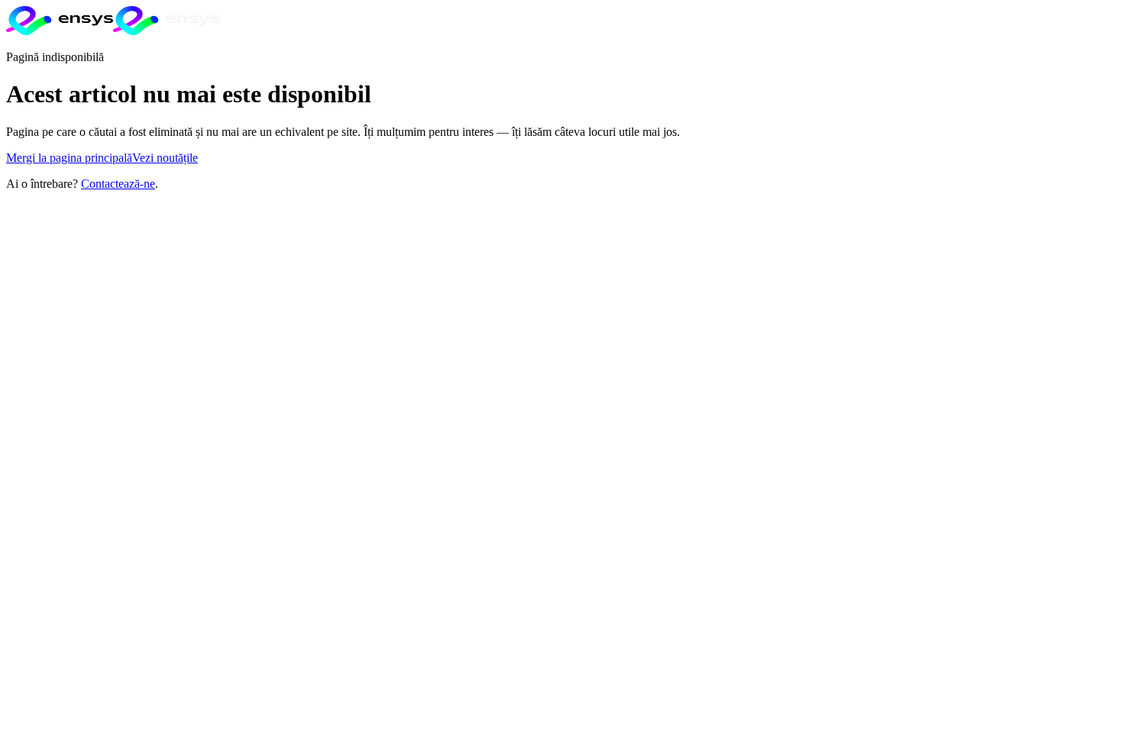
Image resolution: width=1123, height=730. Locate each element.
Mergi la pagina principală (69, 157)
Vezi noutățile (165, 157)
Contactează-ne (118, 183)
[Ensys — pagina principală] (113, 30)
